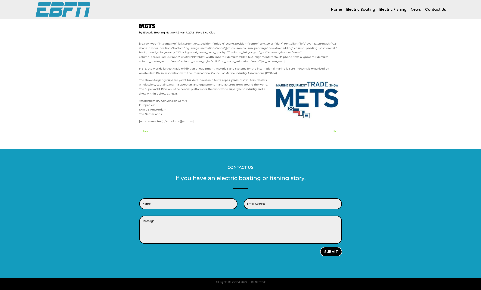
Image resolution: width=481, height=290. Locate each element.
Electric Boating (360, 9)
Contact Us (435, 9)
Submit (331, 251)
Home (336, 9)
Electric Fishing (393, 9)
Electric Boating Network (160, 32)
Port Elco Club (205, 32)
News (416, 9)
